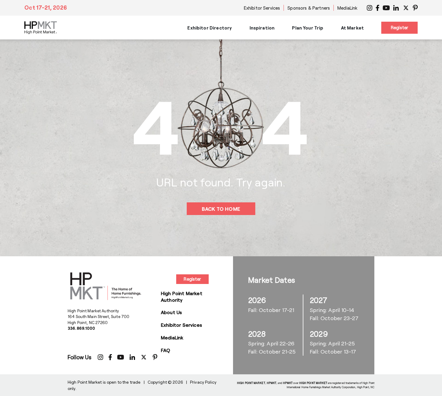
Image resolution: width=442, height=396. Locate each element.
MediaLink (347, 8)
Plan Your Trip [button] (307, 27)
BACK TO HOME (221, 209)
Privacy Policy (203, 382)
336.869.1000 (81, 328)
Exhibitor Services (262, 8)
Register (399, 27)
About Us (171, 312)
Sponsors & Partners (308, 8)
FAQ (165, 350)
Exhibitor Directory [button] (209, 27)
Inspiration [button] (262, 27)
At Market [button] (352, 27)
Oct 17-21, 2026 (45, 7)
